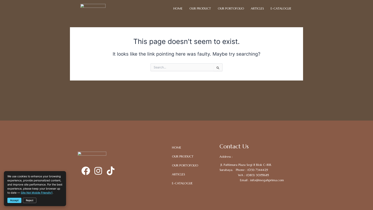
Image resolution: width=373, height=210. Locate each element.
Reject (29, 200)
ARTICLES (257, 8)
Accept (14, 200)
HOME (178, 8)
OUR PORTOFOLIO (231, 8)
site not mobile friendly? (36, 192)
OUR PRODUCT (200, 8)
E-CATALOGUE (281, 8)
